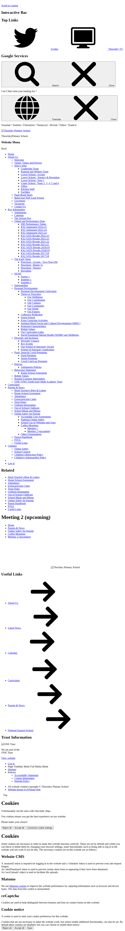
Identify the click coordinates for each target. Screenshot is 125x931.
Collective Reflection (31, 314)
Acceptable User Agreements (36, 416)
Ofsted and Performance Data (29, 221)
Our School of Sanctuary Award (37, 346)
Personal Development (26, 288)
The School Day (22, 218)
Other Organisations (31, 434)
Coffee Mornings (29, 425)
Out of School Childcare (26, 408)
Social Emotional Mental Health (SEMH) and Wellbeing (50, 335)
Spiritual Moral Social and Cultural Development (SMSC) (50, 323)
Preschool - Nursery (31, 268)
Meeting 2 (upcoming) (38, 431)
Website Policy (22, 781)
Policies (18, 364)
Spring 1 (25, 276)
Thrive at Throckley (31, 294)
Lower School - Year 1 (32, 180)
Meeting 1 (32, 428)
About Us (13, 157)
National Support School (21, 730)
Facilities (25, 192)
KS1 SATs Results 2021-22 (35, 241)
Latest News (14, 628)
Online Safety (21, 448)
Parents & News (16, 387)
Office (24, 186)
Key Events (27, 343)
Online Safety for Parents (27, 413)
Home (11, 154)
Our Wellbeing (34, 297)
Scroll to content (9, 5)
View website (8, 758)
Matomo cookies (18, 886)
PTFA (17, 440)
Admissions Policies (31, 367)
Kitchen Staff (28, 189)
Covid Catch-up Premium (34, 361)
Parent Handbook (23, 437)
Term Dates (20, 402)
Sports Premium (29, 358)
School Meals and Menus (27, 410)
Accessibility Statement (26, 775)
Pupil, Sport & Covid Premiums (30, 352)
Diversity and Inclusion (26, 338)
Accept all (19, 828)
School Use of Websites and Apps (38, 422)
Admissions (20, 212)
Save (29, 928)
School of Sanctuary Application (37, 349)
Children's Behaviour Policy (28, 454)
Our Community (35, 305)
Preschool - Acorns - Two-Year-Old (39, 262)
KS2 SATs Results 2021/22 (35, 244)
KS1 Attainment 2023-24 (34, 230)
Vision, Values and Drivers (28, 162)
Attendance (20, 396)
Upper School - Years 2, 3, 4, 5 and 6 (40, 183)
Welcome (19, 160)
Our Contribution (36, 300)
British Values (28, 329)
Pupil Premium (28, 355)
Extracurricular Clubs (25, 399)
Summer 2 (26, 282)
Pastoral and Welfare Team (34, 171)
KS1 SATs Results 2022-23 (35, 235)
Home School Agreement (34, 373)
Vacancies (19, 203)
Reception (26, 270)
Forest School (28, 317)
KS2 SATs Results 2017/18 (35, 256)
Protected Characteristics (33, 326)
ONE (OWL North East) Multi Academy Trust (38, 381)
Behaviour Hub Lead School (29, 197)
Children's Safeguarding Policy (30, 457)
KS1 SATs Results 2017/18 (35, 253)
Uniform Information (25, 405)
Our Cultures (34, 303)
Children (12, 446)
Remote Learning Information (29, 378)
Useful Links (21, 443)
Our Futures (33, 311)
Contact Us (20, 206)
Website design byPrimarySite (24, 789)
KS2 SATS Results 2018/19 (35, 250)
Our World (32, 308)
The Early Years (22, 259)
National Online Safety (32, 419)
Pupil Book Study (23, 195)
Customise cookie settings (39, 828)
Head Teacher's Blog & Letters (30, 390)
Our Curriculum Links (32, 332)
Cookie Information (24, 778)
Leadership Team (30, 168)
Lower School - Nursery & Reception (40, 177)
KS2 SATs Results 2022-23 (35, 238)
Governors (19, 200)
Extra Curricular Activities (34, 320)
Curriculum (14, 384)
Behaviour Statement (25, 370)
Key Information (16, 209)
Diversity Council (30, 340)
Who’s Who (20, 165)
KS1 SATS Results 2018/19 (35, 247)
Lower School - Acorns (33, 174)
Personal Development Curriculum (38, 291)
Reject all (7, 828)
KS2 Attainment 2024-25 (34, 227)
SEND (17, 273)
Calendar (19, 215)
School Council (22, 451)
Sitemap (12, 769)
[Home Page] (15, 130)
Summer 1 (26, 279)
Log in (11, 463)
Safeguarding (21, 285)
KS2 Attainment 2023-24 (34, 232)
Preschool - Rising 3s (32, 265)
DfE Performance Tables (33, 224)
